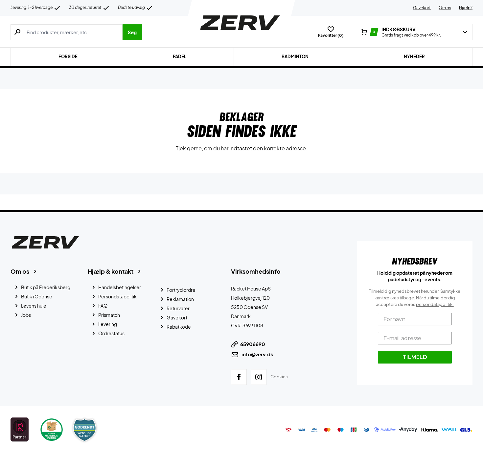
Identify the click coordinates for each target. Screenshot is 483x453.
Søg (132, 32)
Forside (68, 56)
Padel (179, 56)
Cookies (279, 376)
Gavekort (422, 7)
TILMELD (414, 357)
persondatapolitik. (435, 304)
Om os (445, 7)
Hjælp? (465, 7)
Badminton (295, 56)
